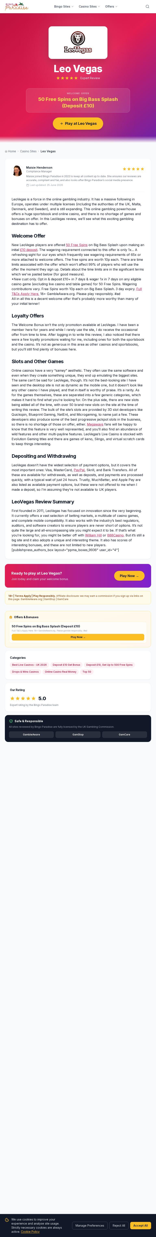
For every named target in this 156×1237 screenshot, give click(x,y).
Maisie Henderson (39, 167)
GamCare (62, 599)
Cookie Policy (30, 1231)
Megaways (95, 424)
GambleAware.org (31, 599)
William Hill (93, 535)
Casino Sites (88, 6)
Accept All (140, 1225)
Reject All (119, 1225)
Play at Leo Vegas (81, 123)
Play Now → (129, 576)
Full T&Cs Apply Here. (23, 630)
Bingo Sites (62, 6)
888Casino (115, 535)
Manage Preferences (90, 1225)
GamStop (49, 599)
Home (12, 151)
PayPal (79, 470)
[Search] (147, 6)
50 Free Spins (77, 245)
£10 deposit (28, 250)
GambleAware (31, 734)
